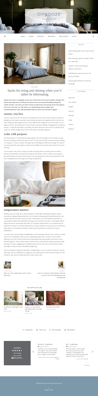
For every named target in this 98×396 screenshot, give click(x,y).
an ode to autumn (52, 307)
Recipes (71, 124)
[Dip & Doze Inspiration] (49, 16)
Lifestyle (71, 115)
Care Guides (63, 36)
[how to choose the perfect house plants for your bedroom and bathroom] (61, 265)
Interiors (71, 111)
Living (31, 36)
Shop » (74, 36)
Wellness (51, 36)
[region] (63, 351)
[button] (33, 351)
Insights (40, 36)
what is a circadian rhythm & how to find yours (33, 309)
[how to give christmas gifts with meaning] (7, 265)
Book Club (71, 98)
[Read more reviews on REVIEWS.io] (17, 358)
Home (23, 36)
